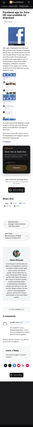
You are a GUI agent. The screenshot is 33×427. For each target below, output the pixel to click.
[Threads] (5, 365)
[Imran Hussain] (16, 253)
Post (6, 203)
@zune (7, 141)
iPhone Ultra (13, 6)
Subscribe (16, 167)
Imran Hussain (8, 22)
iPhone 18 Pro (24, 6)
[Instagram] (27, 365)
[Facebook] (14, 365)
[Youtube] (18, 365)
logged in (17, 355)
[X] (10, 365)
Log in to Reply (26, 322)
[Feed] (23, 365)
